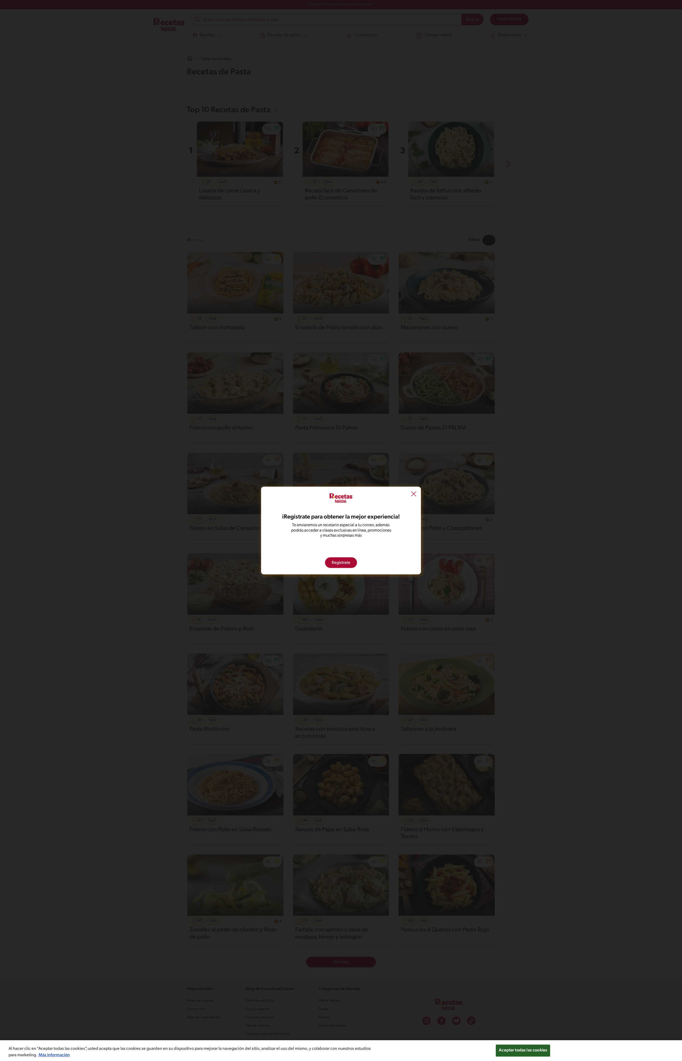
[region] (341, 1050)
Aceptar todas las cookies (523, 1050)
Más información (54, 1055)
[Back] (414, 494)
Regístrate (341, 562)
